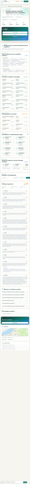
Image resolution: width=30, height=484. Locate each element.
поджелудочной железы (18, 70)
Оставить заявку (15, 32)
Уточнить (12, 80)
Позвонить (15, 34)
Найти (22, 1)
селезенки (23, 70)
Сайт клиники (14, 36)
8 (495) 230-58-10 (15, 322)
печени (13, 70)
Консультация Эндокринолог (6, 64)
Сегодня (18, 1)
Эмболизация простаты (5, 63)
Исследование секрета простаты (6, 60)
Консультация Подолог (13, 64)
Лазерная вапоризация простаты (14, 59)
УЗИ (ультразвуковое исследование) (7, 70)
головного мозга (22, 71)
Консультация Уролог (19, 64)
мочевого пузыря (5, 71)
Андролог (18, 14)
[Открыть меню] (2, 3)
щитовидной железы (10, 71)
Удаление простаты (12, 63)
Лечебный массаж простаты (22, 59)
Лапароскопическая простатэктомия (19, 63)
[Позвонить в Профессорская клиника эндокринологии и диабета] (28, 482)
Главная (3, 6)
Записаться (25, 482)
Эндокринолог (8, 14)
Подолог (12, 14)
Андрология (4, 59)
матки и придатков (16, 71)
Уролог (15, 14)
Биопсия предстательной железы (15, 60)
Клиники (6, 6)
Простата (8, 59)
